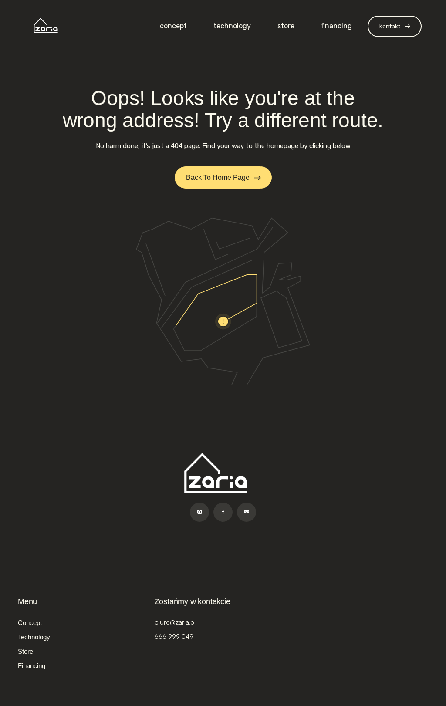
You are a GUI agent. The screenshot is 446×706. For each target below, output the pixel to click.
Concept (173, 26)
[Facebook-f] (223, 512)
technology (232, 26)
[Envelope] (246, 512)
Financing (336, 26)
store (285, 26)
